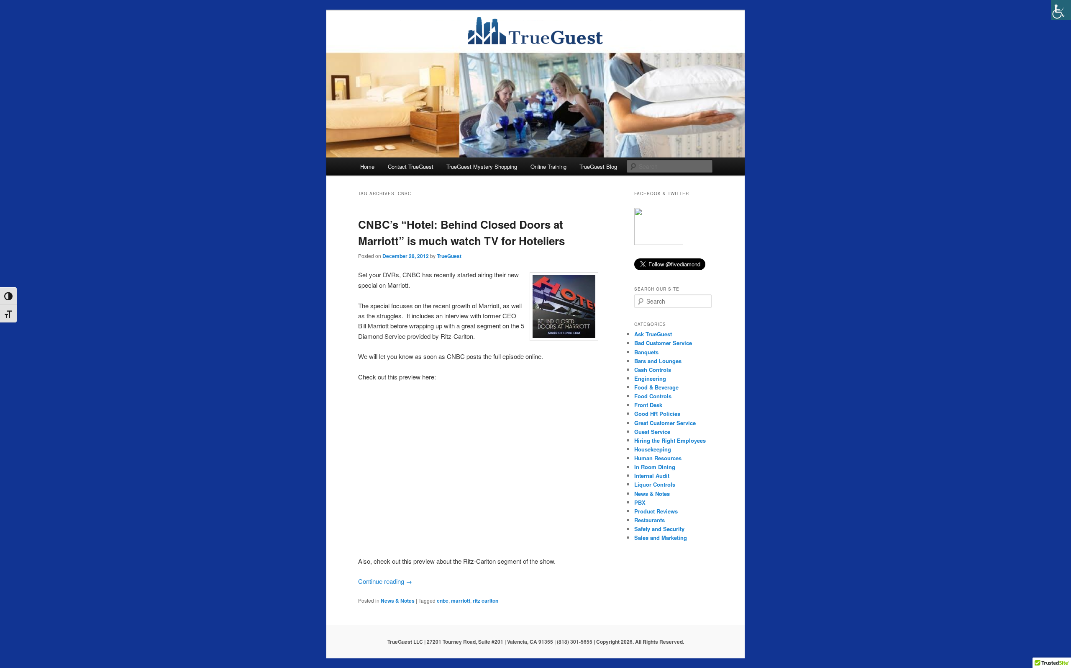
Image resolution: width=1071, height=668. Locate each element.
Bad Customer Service (663, 343)
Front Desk (648, 405)
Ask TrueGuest (653, 334)
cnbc (442, 600)
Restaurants (649, 520)
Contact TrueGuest (410, 166)
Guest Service (652, 432)
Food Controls (652, 396)
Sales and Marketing (660, 538)
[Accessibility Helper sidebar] (1061, 10)
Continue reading (385, 581)
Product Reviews (656, 511)
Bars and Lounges (658, 361)
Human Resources (658, 458)
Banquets (646, 352)
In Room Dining (654, 467)
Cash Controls (652, 370)
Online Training (548, 166)
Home (367, 166)
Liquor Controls (654, 484)
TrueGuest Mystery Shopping (481, 166)
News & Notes (398, 600)
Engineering (650, 378)
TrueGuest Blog (598, 166)
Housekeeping (652, 449)
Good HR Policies (657, 414)
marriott (460, 600)
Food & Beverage (656, 387)
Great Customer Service (665, 423)
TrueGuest (449, 256)
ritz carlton (485, 600)
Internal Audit (651, 476)
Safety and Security (659, 529)
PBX (640, 502)
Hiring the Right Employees (670, 440)
